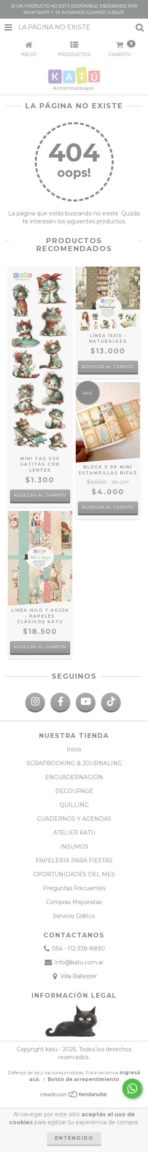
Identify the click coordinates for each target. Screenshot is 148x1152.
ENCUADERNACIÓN (74, 777)
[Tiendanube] (74, 1096)
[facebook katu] (60, 702)
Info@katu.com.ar (78, 962)
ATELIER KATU (74, 832)
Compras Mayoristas (74, 902)
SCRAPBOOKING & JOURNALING (74, 763)
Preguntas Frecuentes (74, 888)
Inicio (74, 749)
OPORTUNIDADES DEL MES (74, 874)
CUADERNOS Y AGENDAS (74, 818)
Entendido (74, 1138)
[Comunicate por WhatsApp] (132, 1088)
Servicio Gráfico (74, 916)
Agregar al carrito (108, 507)
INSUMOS (74, 846)
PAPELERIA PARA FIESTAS (74, 860)
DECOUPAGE (74, 791)
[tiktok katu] (111, 702)
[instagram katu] (35, 702)
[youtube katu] (86, 702)
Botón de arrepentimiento (83, 1079)
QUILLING (74, 804)
